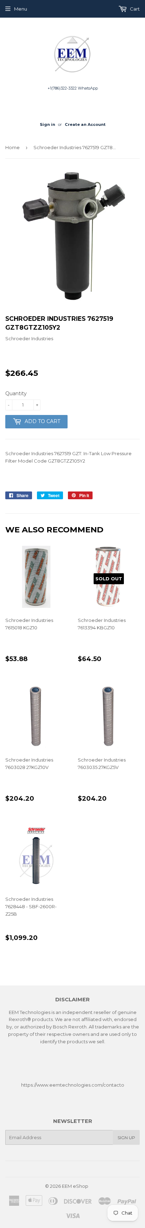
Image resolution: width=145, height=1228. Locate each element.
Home (12, 147)
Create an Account (85, 124)
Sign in (47, 124)
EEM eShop (75, 1186)
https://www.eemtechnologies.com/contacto (72, 1085)
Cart (134, 9)
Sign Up (126, 1137)
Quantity (16, 393)
